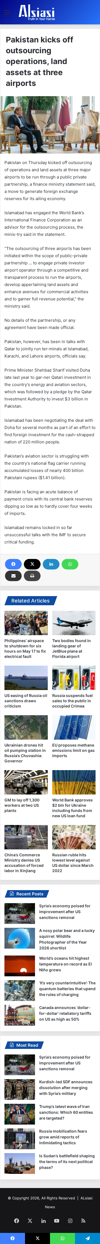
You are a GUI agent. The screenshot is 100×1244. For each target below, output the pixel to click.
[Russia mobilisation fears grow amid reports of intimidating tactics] (19, 1138)
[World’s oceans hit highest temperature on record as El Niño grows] (19, 966)
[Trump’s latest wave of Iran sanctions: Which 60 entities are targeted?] (19, 1114)
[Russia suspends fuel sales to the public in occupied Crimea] (74, 678)
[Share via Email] (13, 576)
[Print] (32, 576)
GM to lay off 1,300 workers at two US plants (21, 805)
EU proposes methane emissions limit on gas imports (73, 750)
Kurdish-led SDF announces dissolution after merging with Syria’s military (65, 1087)
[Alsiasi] (36, 12)
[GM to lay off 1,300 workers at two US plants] (26, 782)
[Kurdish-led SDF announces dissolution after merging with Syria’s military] (19, 1089)
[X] (32, 564)
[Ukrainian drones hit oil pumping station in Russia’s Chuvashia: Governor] (26, 727)
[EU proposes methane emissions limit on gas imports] (74, 727)
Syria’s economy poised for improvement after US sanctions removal (65, 911)
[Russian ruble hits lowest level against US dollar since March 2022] (74, 837)
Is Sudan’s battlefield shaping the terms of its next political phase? (67, 1161)
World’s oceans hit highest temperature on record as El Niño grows (65, 964)
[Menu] (7, 14)
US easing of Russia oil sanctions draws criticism (25, 700)
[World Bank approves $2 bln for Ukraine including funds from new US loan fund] (74, 782)
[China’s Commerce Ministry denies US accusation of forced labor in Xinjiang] (26, 837)
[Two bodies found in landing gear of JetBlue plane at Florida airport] (74, 623)
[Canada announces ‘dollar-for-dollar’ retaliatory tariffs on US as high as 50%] (19, 1015)
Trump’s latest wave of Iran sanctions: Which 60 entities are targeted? (66, 1112)
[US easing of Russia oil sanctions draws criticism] (26, 678)
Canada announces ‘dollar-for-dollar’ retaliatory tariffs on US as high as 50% (65, 1013)
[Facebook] (13, 564)
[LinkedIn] (51, 564)
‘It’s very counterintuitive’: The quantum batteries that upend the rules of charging (67, 988)
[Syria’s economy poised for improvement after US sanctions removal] (19, 913)
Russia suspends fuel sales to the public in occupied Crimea (72, 700)
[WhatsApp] (70, 564)
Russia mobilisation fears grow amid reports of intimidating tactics (63, 1137)
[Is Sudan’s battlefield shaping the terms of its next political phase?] (19, 1163)
